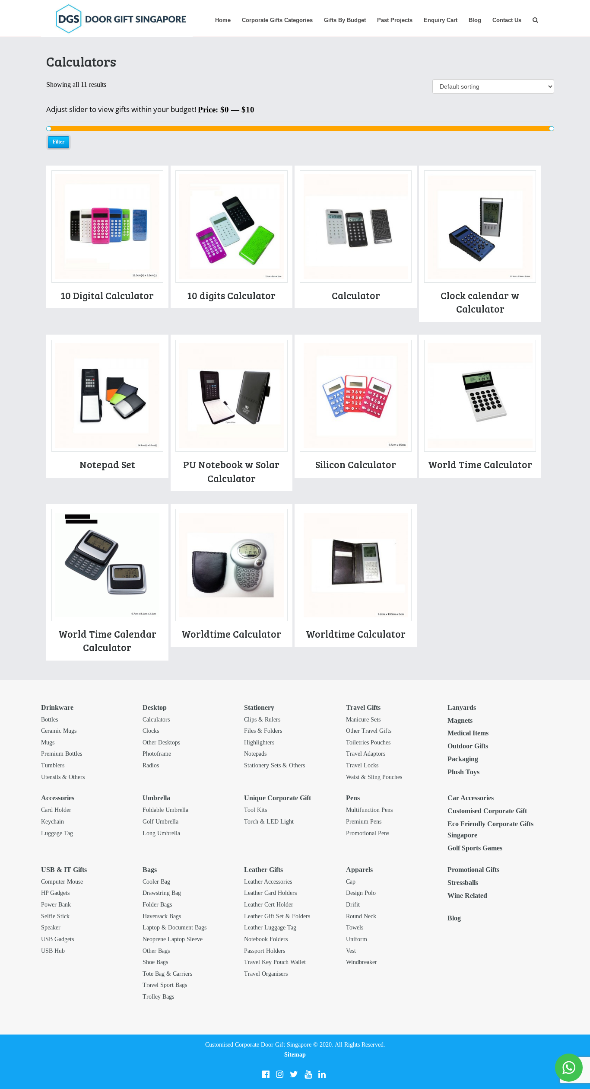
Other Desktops (161, 742)
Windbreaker (361, 962)
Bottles (49, 719)
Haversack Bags (162, 916)
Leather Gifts (263, 869)
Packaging (462, 759)
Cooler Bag (156, 881)
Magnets (460, 720)
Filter (58, 142)
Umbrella (156, 798)
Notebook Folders (266, 939)
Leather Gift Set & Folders (277, 916)
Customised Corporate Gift (487, 810)
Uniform (356, 939)
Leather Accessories (268, 881)
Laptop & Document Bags (174, 927)
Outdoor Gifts (467, 746)
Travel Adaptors (365, 753)
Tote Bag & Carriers (167, 974)
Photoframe (157, 753)
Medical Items (467, 733)
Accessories (57, 798)
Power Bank (56, 904)
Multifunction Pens (369, 810)
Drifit (353, 904)
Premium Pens (363, 821)
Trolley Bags (158, 996)
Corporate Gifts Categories (277, 20)
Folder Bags (157, 904)
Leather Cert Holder (268, 904)
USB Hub (53, 951)
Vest (351, 951)
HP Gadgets (55, 893)
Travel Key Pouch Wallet (275, 962)
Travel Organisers (266, 974)
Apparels (359, 869)
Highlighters (259, 742)
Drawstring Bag (162, 893)
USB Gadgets (57, 939)
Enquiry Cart (440, 20)
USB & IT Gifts (64, 869)
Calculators (156, 719)
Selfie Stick (55, 916)
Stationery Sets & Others (274, 765)
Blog (475, 20)
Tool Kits (255, 810)
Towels (354, 927)
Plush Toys (463, 772)
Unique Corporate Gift (277, 798)
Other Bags (156, 951)
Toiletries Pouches (368, 742)
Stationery (259, 707)
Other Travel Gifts (368, 731)
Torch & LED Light (269, 821)
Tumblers (52, 765)
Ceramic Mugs (58, 731)
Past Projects (394, 20)
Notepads (255, 753)
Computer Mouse (62, 881)
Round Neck (361, 916)
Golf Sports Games (474, 848)
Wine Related (467, 895)
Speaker (50, 927)
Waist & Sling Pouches (374, 777)
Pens (353, 798)
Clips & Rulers (262, 719)
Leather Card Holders (270, 893)
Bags (150, 869)
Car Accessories (470, 798)
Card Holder (56, 810)
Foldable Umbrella (165, 810)
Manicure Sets (363, 719)
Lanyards (461, 707)
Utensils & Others (63, 777)
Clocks (151, 731)
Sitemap (295, 1054)
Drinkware (57, 707)
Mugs (47, 742)
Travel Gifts (363, 707)
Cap (350, 881)
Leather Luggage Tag (270, 927)
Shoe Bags (155, 962)
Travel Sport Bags (165, 985)
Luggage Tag (57, 833)
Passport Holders (264, 951)
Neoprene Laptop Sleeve (173, 939)
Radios (151, 765)
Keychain (52, 821)
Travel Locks (362, 765)
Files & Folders (263, 731)
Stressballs (462, 882)
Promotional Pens (367, 833)
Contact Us (506, 20)
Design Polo (361, 893)
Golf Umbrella (160, 821)
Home (223, 20)
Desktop (155, 707)
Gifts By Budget (345, 20)
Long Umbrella (161, 833)
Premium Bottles (61, 753)
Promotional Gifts (473, 869)
